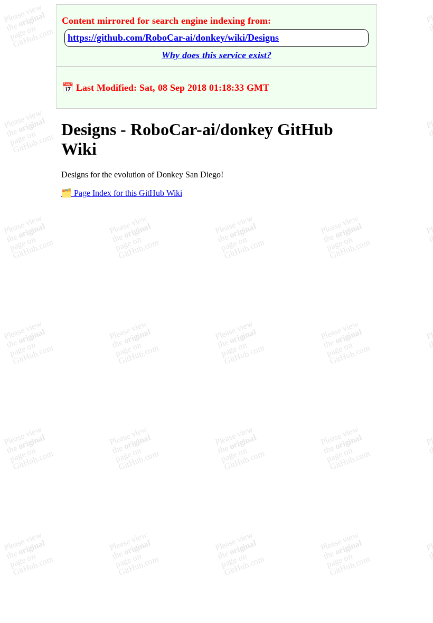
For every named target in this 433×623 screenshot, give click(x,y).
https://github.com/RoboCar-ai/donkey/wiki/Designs (173, 37)
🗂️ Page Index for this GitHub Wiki (121, 192)
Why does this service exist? (216, 55)
